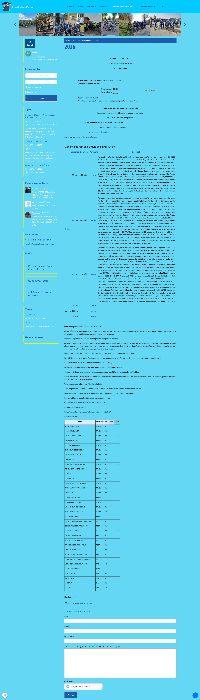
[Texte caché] (96, 646)
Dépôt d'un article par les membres (40, 244)
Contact (80, 6)
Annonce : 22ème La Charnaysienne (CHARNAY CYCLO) (40, 116)
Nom (66, 616)
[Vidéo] (103, 646)
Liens (163, 6)
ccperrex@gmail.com (102, 132)
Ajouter (71, 695)
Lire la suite (49, 197)
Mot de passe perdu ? (31, 92)
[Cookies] (5, 695)
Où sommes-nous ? (38, 280)
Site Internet (69, 636)
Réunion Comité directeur (36, 141)
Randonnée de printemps (123, 6)
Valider (41, 98)
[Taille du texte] (77, 646)
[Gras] (66, 646)
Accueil (70, 6)
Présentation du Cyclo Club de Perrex (40, 267)
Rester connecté (34, 87)
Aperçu (117, 647)
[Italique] (70, 646)
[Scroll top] (195, 695)
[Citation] (86, 646)
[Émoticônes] (111, 646)
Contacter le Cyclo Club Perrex (38, 240)
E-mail (67, 626)
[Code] (107, 646)
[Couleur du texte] (81, 646)
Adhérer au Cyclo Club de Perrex (40, 294)
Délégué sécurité (148, 6)
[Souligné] (73, 646)
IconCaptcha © (98, 688)
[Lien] (93, 646)
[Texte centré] (89, 646)
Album (102, 6)
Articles (90, 6)
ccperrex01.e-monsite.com (86, 137)
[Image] (100, 646)
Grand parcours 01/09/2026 (37, 165)
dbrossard (36, 213)
